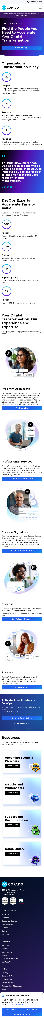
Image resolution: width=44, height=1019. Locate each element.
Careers (5, 949)
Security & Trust (8, 976)
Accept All (12, 1010)
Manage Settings (22, 1014)
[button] (40, 8)
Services (5, 934)
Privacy (5, 973)
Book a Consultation (22, 718)
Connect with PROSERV (22, 479)
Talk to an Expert (22, 48)
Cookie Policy (8, 979)
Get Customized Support (22, 551)
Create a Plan (22, 687)
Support (5, 918)
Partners (5, 945)
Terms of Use (7, 983)
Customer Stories (9, 921)
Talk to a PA (22, 408)
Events (5, 928)
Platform (6, 914)
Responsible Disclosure (12, 986)
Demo (4, 931)
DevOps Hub (7, 924)
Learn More (12, 766)
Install (4, 989)
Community (7, 952)
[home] (10, 7)
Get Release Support (22, 619)
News (4, 955)
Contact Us (7, 962)
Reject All (32, 1010)
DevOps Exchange (10, 959)
